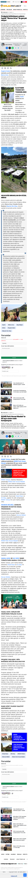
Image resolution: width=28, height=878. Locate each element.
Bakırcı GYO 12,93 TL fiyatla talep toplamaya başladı (19, 839)
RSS (5, 872)
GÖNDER (14, 357)
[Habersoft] (14, 876)
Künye (16, 1)
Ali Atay (3, 498)
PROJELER (9, 9)
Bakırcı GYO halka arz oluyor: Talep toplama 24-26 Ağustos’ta (19, 407)
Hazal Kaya (19, 496)
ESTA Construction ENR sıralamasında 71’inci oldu (19, 398)
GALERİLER (13, 854)
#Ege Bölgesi (20, 324)
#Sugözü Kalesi (11, 327)
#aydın (3, 324)
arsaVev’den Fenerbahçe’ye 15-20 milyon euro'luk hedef (19, 391)
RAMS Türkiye (5, 480)
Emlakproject (5, 12)
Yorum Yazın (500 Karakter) (7, 346)
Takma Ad (3, 337)
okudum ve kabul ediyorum (12, 361)
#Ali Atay (13, 753)
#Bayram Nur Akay (6, 331)
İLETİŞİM (7, 854)
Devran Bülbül (7, 505)
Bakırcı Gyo (20, 863)
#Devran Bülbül (5, 756)
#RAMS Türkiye (21, 753)
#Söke (3, 327)
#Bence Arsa (11, 324)
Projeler (10, 12)
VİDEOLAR (19, 854)
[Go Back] (25, 875)
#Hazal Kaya (5, 753)
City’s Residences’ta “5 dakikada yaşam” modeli (19, 383)
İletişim (18, 1)
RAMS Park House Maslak (16, 481)
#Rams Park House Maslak (18, 756)
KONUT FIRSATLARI (18, 9)
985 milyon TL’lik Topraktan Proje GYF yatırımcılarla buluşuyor (19, 818)
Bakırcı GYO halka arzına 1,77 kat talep (19, 846)
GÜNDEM (3, 9)
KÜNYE (2, 854)
